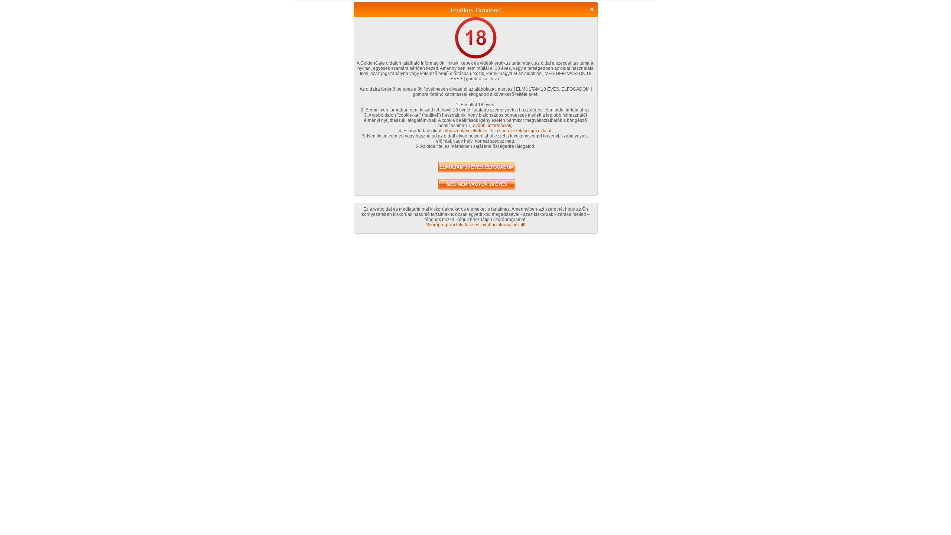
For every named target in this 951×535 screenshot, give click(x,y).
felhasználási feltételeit (465, 130)
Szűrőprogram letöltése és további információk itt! (475, 224)
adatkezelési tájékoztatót (526, 130)
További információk (491, 125)
